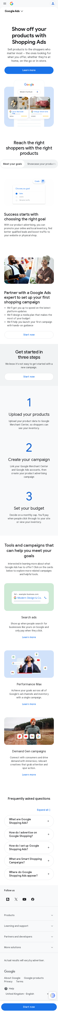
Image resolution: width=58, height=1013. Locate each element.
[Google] (9, 971)
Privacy (8, 981)
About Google (12, 978)
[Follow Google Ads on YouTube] (24, 899)
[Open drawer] (4, 3)
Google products (34, 978)
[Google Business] (11, 3)
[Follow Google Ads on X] (16, 899)
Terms (19, 981)
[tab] (13, 164)
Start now (29, 1007)
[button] (29, 821)
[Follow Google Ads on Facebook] (32, 899)
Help (11, 988)
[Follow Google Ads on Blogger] (7, 899)
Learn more (29, 637)
